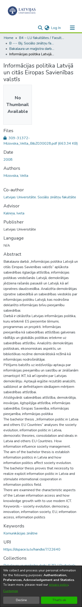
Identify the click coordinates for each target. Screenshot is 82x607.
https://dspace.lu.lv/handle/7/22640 (31, 549)
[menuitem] (47, 28)
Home (8, 37)
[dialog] (41, 586)
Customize (10, 591)
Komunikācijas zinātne (20, 533)
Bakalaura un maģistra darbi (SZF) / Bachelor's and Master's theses (32, 48)
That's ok (59, 600)
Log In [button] (56, 27)
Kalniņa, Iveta (13, 213)
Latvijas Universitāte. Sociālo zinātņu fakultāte (39, 197)
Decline (21, 600)
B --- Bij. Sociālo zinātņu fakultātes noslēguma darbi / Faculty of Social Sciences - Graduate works (32, 43)
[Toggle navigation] (72, 28)
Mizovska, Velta (15, 175)
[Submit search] (40, 28)
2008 (8, 159)
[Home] (21, 11)
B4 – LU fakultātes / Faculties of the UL (41, 37)
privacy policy (58, 585)
